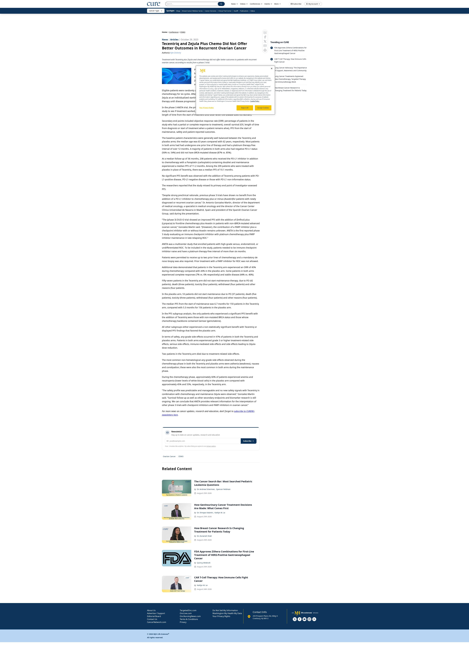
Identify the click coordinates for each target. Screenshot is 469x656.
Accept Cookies (263, 108)
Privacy (183, 622)
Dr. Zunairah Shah (204, 536)
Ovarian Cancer (169, 456)
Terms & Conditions (189, 619)
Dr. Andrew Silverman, (206, 489)
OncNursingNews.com (190, 616)
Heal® (236, 11)
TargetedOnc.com (188, 610)
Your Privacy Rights (221, 616)
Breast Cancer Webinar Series (192, 11)
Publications (244, 11)
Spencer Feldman (223, 489)
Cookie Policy (254, 101)
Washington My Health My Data (227, 613)
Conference (173, 32)
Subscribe (247, 441)
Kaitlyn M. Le (220, 512)
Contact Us (152, 619)
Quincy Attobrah (203, 563)
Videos (252, 11)
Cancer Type (154, 11)
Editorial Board (154, 616)
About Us (151, 610)
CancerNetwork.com (156, 622)
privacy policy (211, 446)
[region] (235, 90)
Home (164, 32)
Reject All (244, 108)
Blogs (178, 11)
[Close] (271, 68)
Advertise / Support (156, 613)
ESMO (181, 456)
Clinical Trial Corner (225, 11)
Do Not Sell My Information (225, 610)
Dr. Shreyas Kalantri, (205, 512)
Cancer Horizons (210, 11)
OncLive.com (186, 613)
